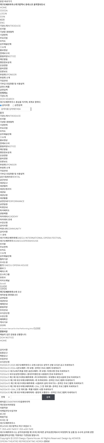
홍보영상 (4, 50)
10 (17, 402)
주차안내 (4, 310)
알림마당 (8, 56)
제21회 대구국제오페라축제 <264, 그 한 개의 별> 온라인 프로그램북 (39, 386)
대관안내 (4, 301)
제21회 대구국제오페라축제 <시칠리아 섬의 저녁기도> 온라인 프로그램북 (42, 383)
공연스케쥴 (5, 87)
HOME (3, 7)
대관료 (3, 192)
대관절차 (4, 186)
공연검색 (4, 90)
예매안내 (4, 304)
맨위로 (47, 441)
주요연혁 (4, 247)
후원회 (8, 74)
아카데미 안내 (6, 219)
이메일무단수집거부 (8, 411)
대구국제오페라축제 (30, 238)
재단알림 (4, 59)
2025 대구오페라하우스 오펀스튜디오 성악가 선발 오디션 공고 (37, 365)
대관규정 (4, 195)
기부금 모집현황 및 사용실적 (12, 84)
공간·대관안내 (10, 177)
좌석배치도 (5, 210)
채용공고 (4, 356)
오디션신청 (5, 313)
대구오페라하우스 (19, 241)
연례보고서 (5, 53)
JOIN (2, 16)
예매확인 (4, 319)
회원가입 (4, 417)
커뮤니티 (10, 229)
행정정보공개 (5, 62)
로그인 (3, 414)
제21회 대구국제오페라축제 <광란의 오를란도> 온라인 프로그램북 (38, 392)
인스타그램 (5, 274)
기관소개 (10, 26)
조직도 (3, 41)
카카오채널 (5, 280)
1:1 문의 (3, 235)
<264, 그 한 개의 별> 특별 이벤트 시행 (26, 389)
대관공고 (4, 183)
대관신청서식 (5, 189)
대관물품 (4, 198)
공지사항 (6, 105)
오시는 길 (4, 420)
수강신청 (4, 222)
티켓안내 (4, 207)
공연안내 (12, 201)
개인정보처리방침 (7, 405)
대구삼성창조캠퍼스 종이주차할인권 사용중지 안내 (31, 374)
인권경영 (4, 65)
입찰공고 (4, 353)
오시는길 (4, 262)
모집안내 (4, 359)
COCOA (3, 10)
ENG (2, 23)
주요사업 (4, 38)
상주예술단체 (5, 44)
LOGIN (3, 13)
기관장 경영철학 (7, 32)
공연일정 (4, 204)
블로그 (3, 268)
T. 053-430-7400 (8, 429)
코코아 (3, 325)
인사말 (3, 29)
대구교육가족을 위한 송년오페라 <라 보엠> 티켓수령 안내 (34, 371)
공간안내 (4, 180)
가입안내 (4, 81)
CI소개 (3, 47)
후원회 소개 (5, 77)
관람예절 (4, 213)
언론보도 (4, 71)
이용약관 (4, 408)
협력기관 (4, 259)
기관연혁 (4, 35)
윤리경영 (4, 68)
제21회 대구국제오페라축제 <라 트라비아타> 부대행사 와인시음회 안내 (40, 377)
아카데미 (9, 216)
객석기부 (4, 322)
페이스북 (4, 271)
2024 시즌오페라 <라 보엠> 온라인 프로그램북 (30, 368)
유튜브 (3, 277)
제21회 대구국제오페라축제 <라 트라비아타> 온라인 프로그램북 (37, 380)
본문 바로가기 (6, 1)
